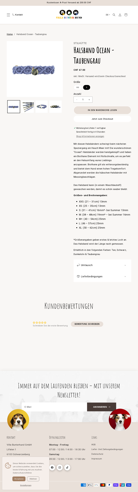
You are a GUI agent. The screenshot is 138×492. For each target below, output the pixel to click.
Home (10, 34)
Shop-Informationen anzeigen (90, 136)
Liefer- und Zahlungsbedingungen (107, 449)
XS (79, 88)
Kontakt (19, 14)
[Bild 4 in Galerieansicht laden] (55, 106)
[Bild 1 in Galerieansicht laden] (13, 106)
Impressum (97, 459)
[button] (114, 15)
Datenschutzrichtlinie (22, 473)
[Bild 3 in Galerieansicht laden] (41, 106)
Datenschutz (97, 454)
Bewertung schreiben (87, 324)
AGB (94, 445)
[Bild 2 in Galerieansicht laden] (27, 106)
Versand (89, 76)
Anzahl (77, 94)
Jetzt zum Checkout (102, 119)
